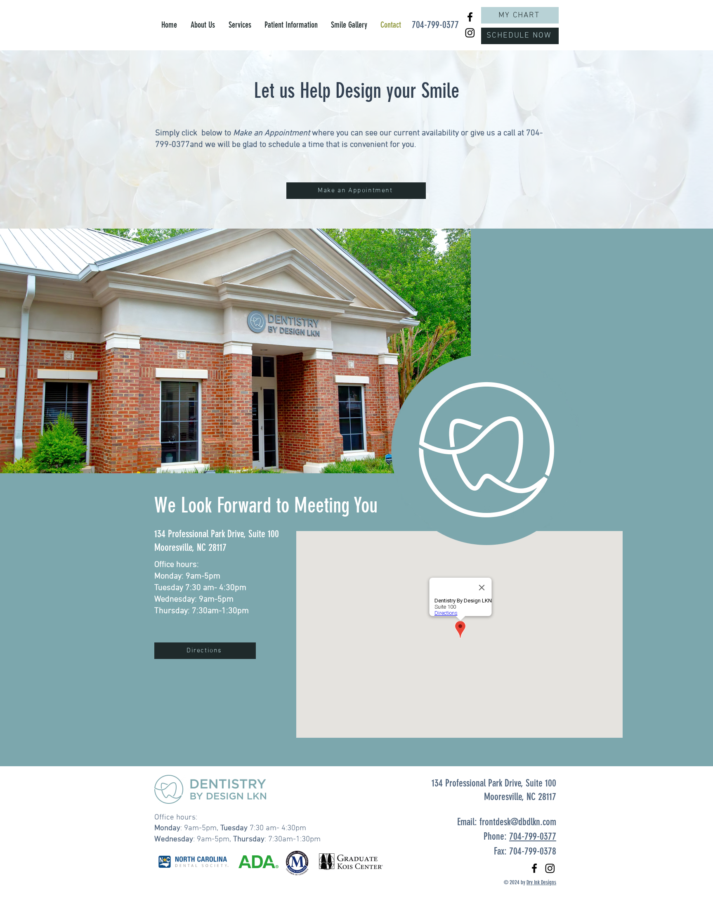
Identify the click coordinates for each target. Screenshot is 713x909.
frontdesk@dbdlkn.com (517, 822)
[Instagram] (470, 32)
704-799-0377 (532, 836)
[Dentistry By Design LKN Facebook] (470, 17)
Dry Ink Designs (541, 882)
